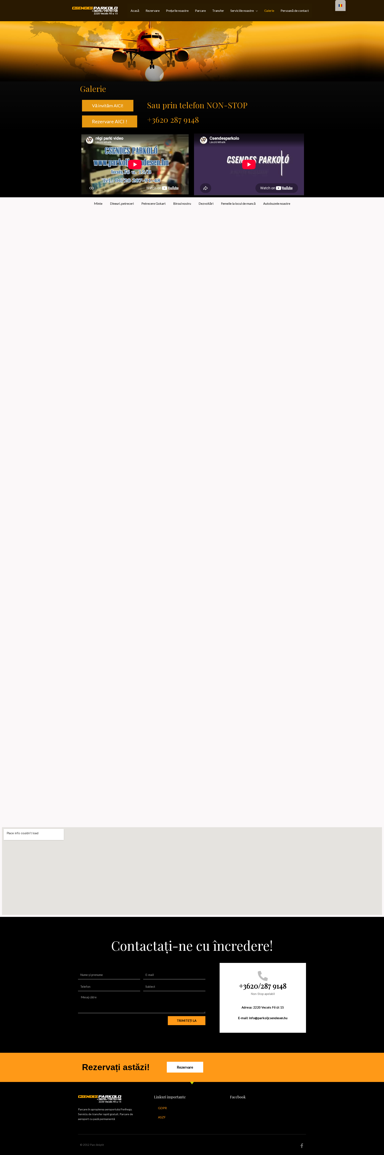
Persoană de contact (295, 10)
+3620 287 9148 (173, 119)
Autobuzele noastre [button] (276, 203)
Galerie (269, 10)
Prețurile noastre (177, 10)
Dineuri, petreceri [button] (122, 203)
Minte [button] (98, 203)
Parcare (200, 10)
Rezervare (153, 10)
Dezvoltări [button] (206, 203)
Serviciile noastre (242, 10)
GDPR (162, 1108)
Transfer (218, 10)
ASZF (162, 1117)
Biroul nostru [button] (182, 203)
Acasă (135, 10)
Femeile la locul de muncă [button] (238, 203)
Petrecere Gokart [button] (153, 203)
